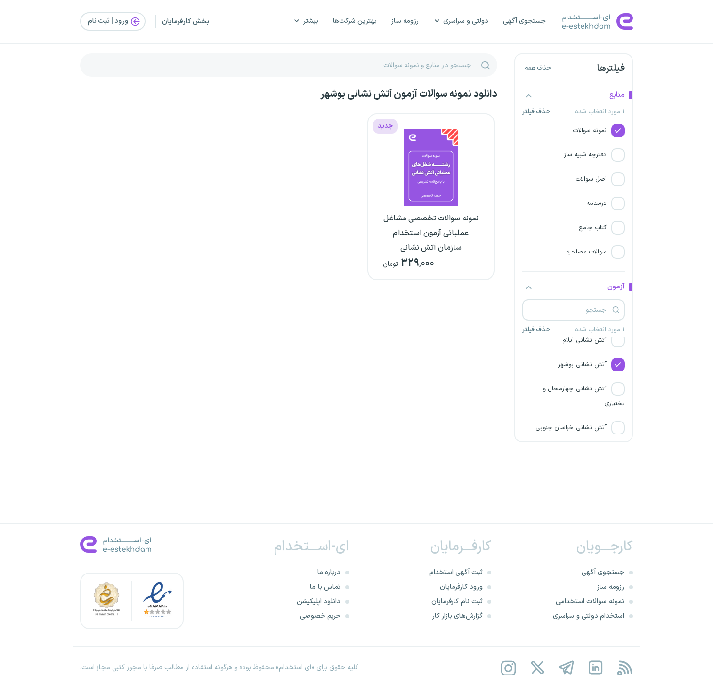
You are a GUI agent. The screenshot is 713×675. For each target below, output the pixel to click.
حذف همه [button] (538, 68)
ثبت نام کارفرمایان (457, 601)
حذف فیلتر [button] (536, 112)
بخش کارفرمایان (185, 22)
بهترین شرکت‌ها (355, 21)
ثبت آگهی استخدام (456, 572)
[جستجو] (485, 65)
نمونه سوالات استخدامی (590, 601)
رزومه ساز (405, 21)
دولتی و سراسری (465, 21)
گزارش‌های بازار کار (457, 616)
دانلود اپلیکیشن (318, 601)
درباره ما (328, 572)
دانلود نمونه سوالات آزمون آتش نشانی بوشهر (408, 94)
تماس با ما (325, 587)
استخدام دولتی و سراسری (588, 616)
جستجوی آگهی (524, 21)
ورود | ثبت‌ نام (109, 21)
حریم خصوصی (320, 616)
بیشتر (310, 21)
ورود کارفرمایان (461, 587)
